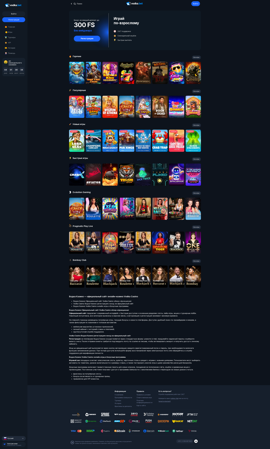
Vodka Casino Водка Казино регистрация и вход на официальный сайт (103, 304)
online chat (174, 398)
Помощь (11, 53)
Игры (9, 32)
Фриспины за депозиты (123, 406)
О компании (119, 395)
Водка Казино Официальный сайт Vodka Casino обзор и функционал (102, 301)
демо (76, 78)
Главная (11, 27)
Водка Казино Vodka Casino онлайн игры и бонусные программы (100, 306)
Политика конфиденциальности (144, 401)
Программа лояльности (123, 397)
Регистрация (13, 20)
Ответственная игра (144, 397)
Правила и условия (144, 395)
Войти (195, 4)
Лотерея (11, 48)
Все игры (196, 57)
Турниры (12, 37)
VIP (9, 43)
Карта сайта (141, 405)
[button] (14, 438)
